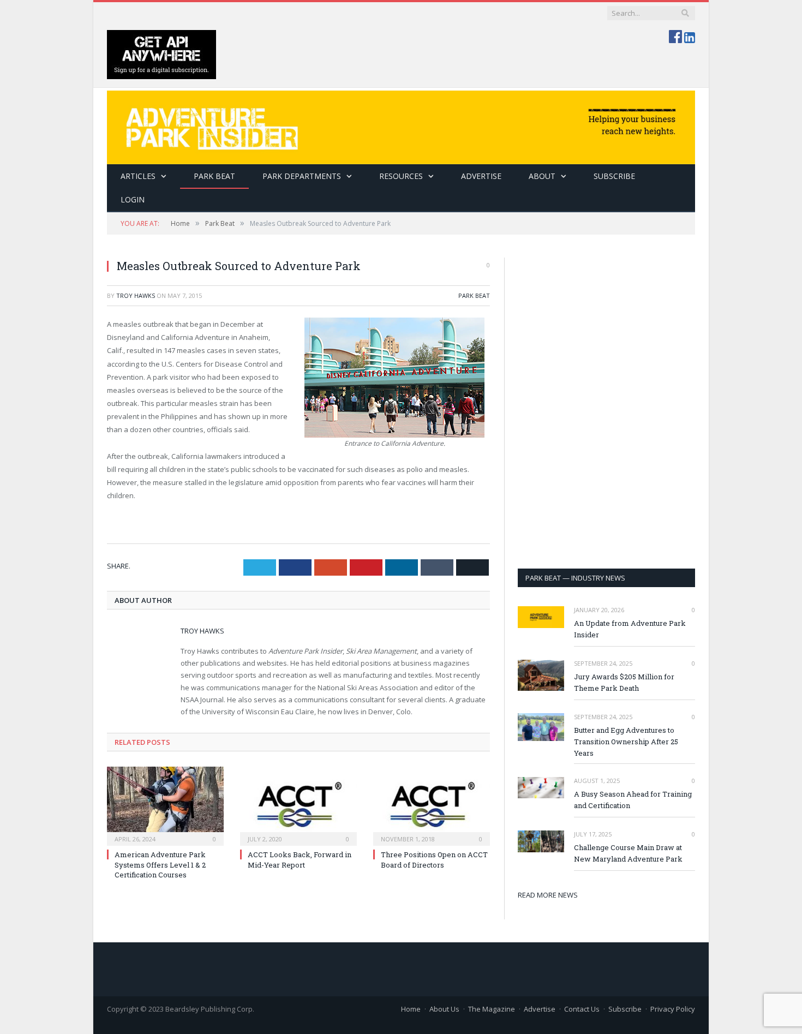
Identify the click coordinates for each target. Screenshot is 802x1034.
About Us (444, 1009)
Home (411, 1009)
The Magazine (491, 1009)
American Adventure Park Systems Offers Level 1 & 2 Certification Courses (160, 864)
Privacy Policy (672, 1009)
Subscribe (625, 1009)
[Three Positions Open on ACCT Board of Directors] (431, 805)
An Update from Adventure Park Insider (630, 628)
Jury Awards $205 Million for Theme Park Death (624, 682)
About (542, 176)
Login (133, 199)
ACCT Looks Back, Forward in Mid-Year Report (299, 859)
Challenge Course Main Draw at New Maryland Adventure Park (628, 853)
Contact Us (582, 1009)
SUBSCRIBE (614, 176)
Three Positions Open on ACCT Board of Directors (434, 859)
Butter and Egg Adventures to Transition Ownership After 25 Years (626, 741)
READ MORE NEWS (548, 895)
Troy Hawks (135, 295)
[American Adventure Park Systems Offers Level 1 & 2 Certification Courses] (165, 805)
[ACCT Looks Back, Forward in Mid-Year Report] (298, 805)
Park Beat (214, 176)
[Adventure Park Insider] (401, 125)
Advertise (481, 176)
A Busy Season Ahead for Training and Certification (633, 799)
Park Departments (301, 176)
